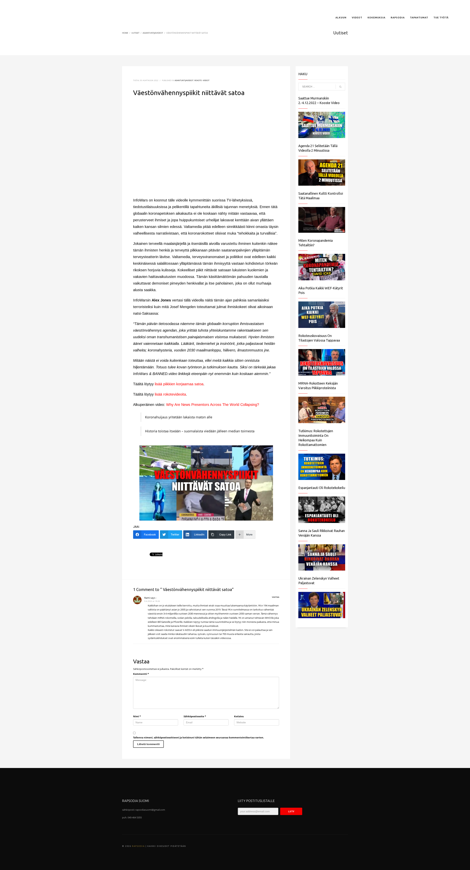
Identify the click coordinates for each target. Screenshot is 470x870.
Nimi (137, 716)
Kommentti (141, 674)
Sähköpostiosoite (195, 716)
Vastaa (275, 597)
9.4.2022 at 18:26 (152, 601)
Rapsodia (138, 846)
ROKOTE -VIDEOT (201, 80)
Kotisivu (239, 716)
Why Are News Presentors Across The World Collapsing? (212, 405)
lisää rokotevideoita (170, 394)
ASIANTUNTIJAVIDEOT (184, 80)
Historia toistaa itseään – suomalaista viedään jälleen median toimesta (199, 431)
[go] (340, 87)
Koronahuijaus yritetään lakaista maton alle (178, 417)
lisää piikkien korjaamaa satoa (179, 384)
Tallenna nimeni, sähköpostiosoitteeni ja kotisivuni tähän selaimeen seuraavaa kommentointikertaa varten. (198, 737)
